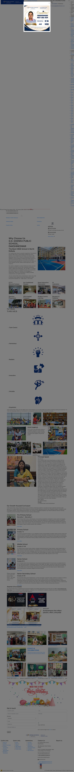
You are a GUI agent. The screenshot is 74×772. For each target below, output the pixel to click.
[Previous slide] (26, 18)
